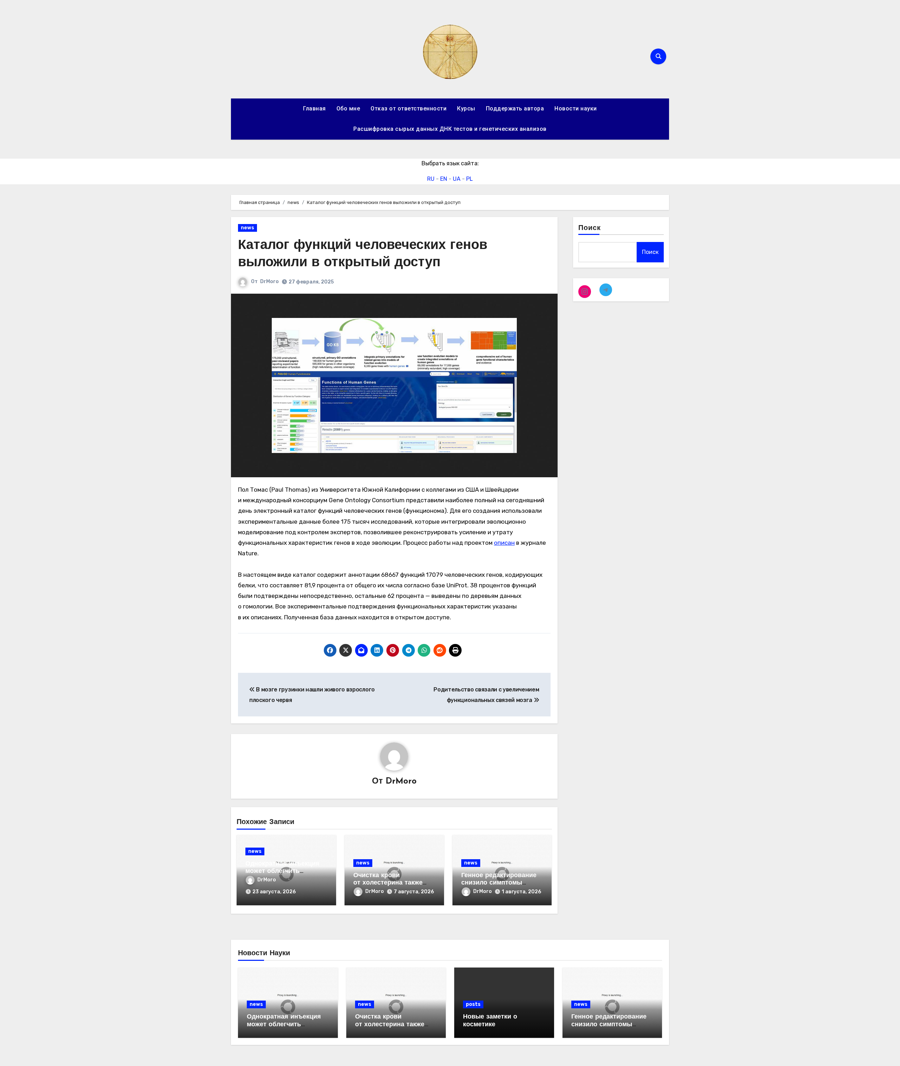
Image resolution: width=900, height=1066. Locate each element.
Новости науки (575, 108)
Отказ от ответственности (408, 108)
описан (504, 542)
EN (443, 178)
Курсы (466, 108)
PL (469, 178)
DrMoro (269, 282)
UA (457, 178)
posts (473, 1004)
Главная (314, 108)
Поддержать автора (515, 108)
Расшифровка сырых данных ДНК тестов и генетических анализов (450, 129)
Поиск (589, 228)
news (247, 228)
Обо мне (348, 108)
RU (431, 178)
